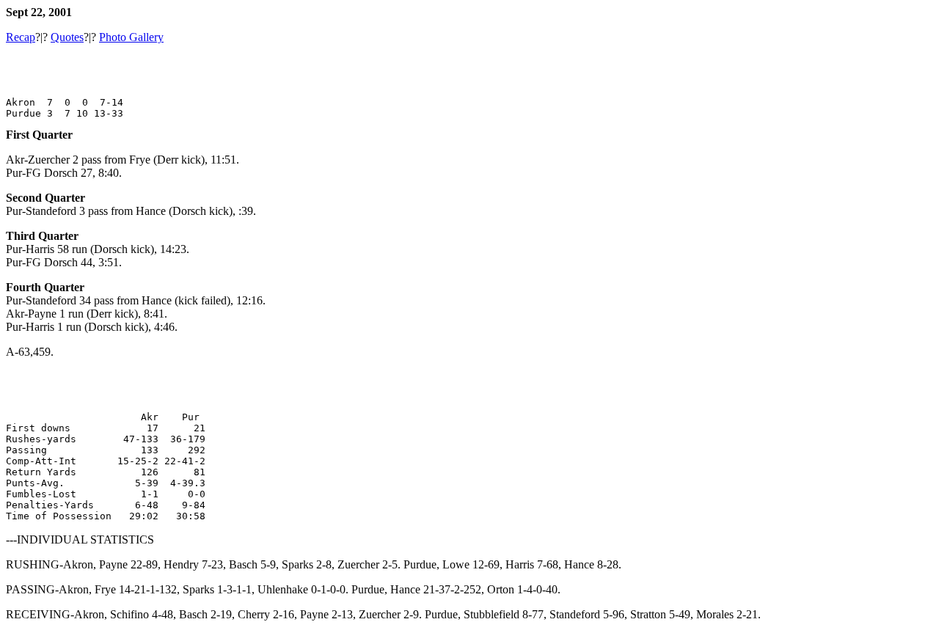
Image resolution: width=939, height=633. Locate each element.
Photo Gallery (131, 37)
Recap (20, 37)
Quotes (67, 37)
